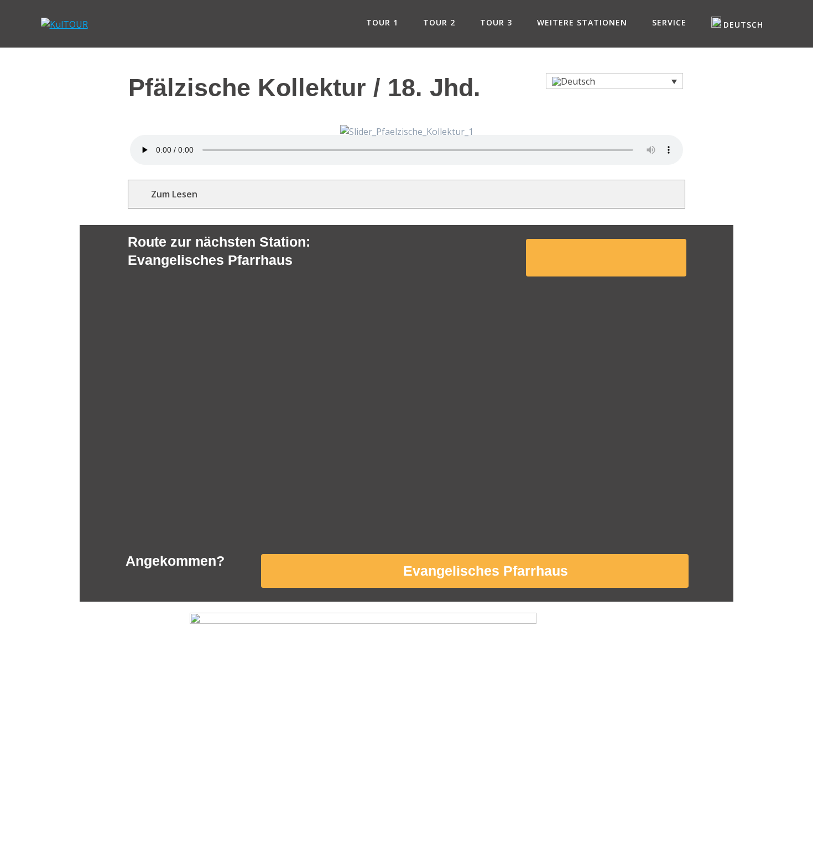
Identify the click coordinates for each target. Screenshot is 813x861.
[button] (614, 81)
